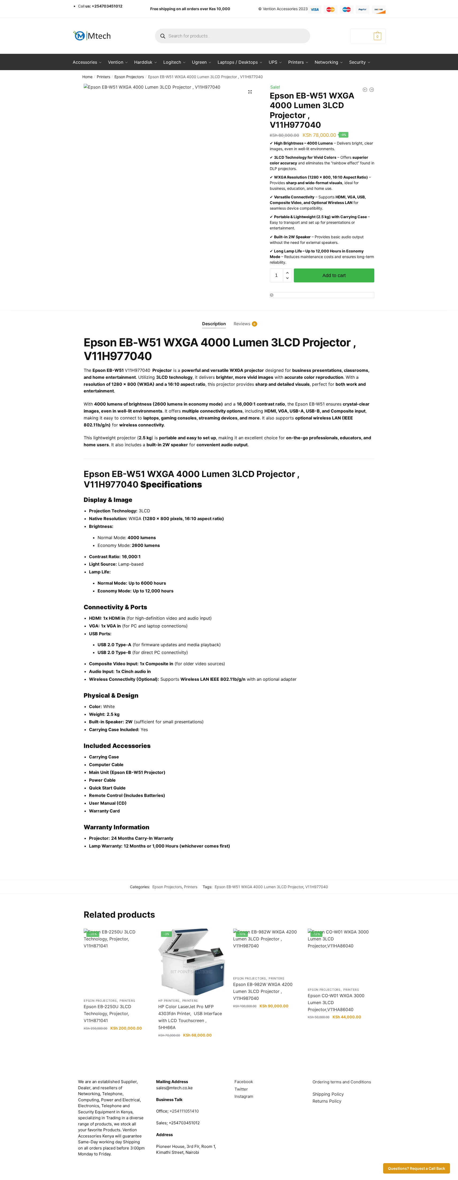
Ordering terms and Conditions (342, 1081)
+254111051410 (184, 1111)
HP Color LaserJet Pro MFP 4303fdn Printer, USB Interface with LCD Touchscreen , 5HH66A (190, 1017)
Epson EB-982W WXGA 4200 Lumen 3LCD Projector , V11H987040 (262, 991)
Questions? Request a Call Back (416, 1168)
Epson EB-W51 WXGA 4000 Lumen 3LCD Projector (259, 886)
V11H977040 (316, 886)
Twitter (241, 1089)
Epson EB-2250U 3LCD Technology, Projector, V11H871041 (107, 1013)
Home (87, 76)
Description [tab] (214, 323)
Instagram (243, 1096)
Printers (103, 76)
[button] (250, 92)
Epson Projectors (129, 76)
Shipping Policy (328, 1094)
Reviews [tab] (242, 323)
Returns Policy (327, 1101)
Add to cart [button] (117, 1045)
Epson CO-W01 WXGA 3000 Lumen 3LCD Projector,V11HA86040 (336, 1002)
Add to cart (334, 275)
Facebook (243, 1081)
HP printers (168, 1001)
